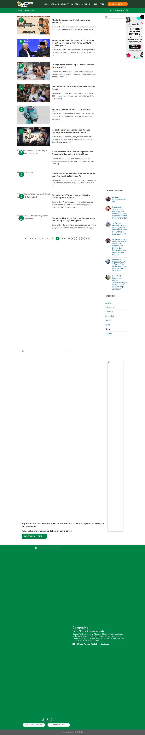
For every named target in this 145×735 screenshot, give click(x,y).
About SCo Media (116, 10)
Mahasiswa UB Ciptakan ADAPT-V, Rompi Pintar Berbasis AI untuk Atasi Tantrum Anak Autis (119, 265)
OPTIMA (79, 732)
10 (68, 238)
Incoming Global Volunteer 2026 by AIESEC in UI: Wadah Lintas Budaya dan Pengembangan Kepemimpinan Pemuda (119, 247)
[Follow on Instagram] (43, 720)
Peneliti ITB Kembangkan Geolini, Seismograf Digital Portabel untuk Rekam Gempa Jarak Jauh (119, 282)
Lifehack (55, 4)
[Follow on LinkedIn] (47, 720)
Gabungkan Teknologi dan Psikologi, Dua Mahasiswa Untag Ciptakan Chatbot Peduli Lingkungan (119, 212)
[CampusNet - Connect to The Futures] (25, 4)
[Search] (127, 10)
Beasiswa (65, 4)
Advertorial (110, 307)
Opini (84, 4)
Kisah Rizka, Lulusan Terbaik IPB (118, 199)
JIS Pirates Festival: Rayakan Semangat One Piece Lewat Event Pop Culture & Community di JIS (120, 228)
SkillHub (93, 4)
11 (73, 238)
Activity (108, 303)
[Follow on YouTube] (51, 720)
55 (83, 238)
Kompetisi (75, 4)
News (46, 4)
